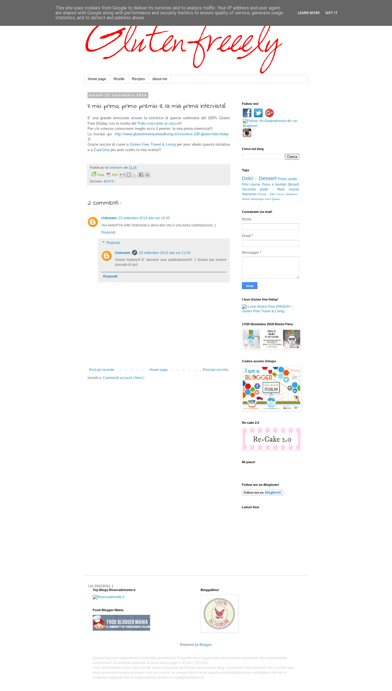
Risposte (113, 243)
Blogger (205, 645)
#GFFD (109, 181)
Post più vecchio (215, 370)
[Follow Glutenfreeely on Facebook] (247, 116)
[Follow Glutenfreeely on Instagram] (247, 136)
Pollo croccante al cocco (157, 123)
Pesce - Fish (266, 194)
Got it (331, 13)
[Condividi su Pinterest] (147, 175)
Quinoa (275, 199)
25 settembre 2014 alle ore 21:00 (165, 253)
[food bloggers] (121, 630)
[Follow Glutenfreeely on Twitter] (258, 116)
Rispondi (108, 232)
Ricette (119, 79)
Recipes (138, 79)
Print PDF (108, 175)
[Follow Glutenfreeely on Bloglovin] (270, 126)
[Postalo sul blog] (128, 175)
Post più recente (101, 370)
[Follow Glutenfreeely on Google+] (269, 116)
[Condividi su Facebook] (141, 175)
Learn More (309, 13)
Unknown (109, 218)
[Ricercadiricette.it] (108, 597)
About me (159, 79)
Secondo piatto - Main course (270, 189)
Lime (268, 199)
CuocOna (101, 150)
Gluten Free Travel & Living (153, 144)
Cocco (280, 194)
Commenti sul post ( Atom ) (123, 378)
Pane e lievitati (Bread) (280, 184)
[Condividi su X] (135, 175)
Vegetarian (249, 194)
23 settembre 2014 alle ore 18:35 (144, 218)
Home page (97, 79)
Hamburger (257, 199)
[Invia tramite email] (122, 175)
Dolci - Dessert (259, 178)
